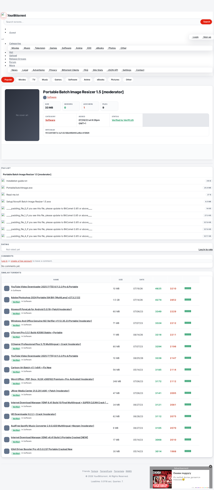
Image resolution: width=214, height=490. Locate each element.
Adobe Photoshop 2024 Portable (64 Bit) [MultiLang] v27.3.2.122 (45, 297)
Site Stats (97, 70)
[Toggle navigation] (2, 38)
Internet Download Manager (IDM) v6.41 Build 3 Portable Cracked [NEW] (49, 437)
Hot (11, 52)
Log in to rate (206, 249)
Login (195, 37)
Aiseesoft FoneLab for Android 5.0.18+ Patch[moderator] (41, 309)
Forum (12, 62)
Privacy (52, 70)
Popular (8, 79)
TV (33, 79)
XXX (88, 48)
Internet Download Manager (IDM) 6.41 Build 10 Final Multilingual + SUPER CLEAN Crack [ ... (59, 402)
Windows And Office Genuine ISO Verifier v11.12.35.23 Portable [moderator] (51, 320)
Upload (13, 55)
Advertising (38, 70)
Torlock (94, 471)
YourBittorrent (16, 15)
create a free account (21, 261)
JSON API (112, 70)
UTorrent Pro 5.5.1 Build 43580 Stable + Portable (36, 332)
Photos (111, 48)
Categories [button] (15, 43)
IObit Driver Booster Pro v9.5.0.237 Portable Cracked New (41, 449)
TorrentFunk (106, 471)
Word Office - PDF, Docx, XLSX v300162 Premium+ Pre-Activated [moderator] (52, 379)
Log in (5, 261)
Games (53, 48)
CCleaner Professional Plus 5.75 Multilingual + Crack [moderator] (46, 344)
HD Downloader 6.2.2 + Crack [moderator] (33, 414)
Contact (139, 70)
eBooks (99, 48)
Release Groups (17, 59)
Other (122, 48)
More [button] (12, 65)
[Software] (6, 288)
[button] (9, 29)
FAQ (85, 70)
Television (39, 48)
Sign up (206, 37)
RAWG (129, 471)
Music (26, 48)
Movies (14, 48)
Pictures (115, 79)
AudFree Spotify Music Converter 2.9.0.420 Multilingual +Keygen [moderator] (52, 425)
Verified (16, 302)
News (14, 70)
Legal (24, 70)
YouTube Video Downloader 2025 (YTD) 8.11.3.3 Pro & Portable (44, 286)
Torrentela (119, 471)
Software (66, 48)
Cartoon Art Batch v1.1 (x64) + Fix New (31, 367)
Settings (126, 70)
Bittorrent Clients (70, 70)
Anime (78, 48)
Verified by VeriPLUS (123, 120)
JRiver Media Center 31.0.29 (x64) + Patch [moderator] (40, 390)
